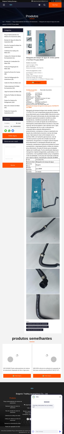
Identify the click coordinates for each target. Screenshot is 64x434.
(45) (12, 46)
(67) (11, 51)
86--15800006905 (57, 1)
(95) (11, 67)
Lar (3, 21)
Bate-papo (55, 4)
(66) (12, 96)
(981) (12, 35)
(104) (10, 101)
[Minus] (60, 397)
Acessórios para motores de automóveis (37, 323)
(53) (12, 106)
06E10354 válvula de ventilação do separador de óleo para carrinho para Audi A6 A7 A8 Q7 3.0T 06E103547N (46, 369)
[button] (29, 54)
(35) (12, 62)
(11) (12, 57)
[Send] (60, 431)
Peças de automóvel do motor (34, 329)
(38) (12, 91)
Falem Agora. (13, 136)
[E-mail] (13, 131)
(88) (12, 73)
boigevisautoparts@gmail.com (40, 1)
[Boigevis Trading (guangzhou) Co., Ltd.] (11, 5)
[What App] (9, 130)
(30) (11, 78)
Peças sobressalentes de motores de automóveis (24, 21)
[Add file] (33, 431)
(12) (12, 82)
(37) (10, 112)
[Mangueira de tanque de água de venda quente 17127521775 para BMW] (45, 43)
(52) (11, 87)
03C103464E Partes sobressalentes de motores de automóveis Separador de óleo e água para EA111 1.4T (16, 369)
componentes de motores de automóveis (37, 326)
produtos (8, 21)
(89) (12, 41)
